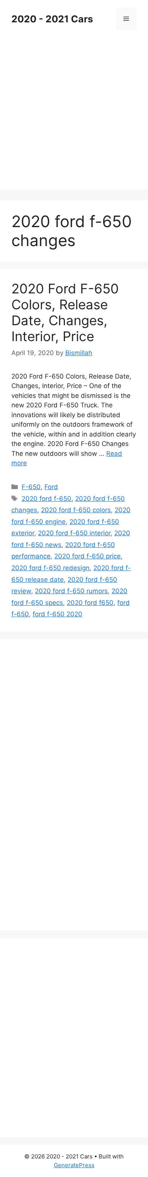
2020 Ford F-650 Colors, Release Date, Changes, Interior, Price (65, 312)
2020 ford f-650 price (87, 556)
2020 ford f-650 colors (76, 510)
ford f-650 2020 (57, 614)
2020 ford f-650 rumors (71, 591)
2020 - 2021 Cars (52, 19)
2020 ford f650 (90, 602)
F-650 (31, 487)
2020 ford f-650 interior (74, 533)
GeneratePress (74, 1165)
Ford (51, 487)
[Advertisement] (74, 115)
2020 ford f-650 (46, 498)
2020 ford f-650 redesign (50, 568)
